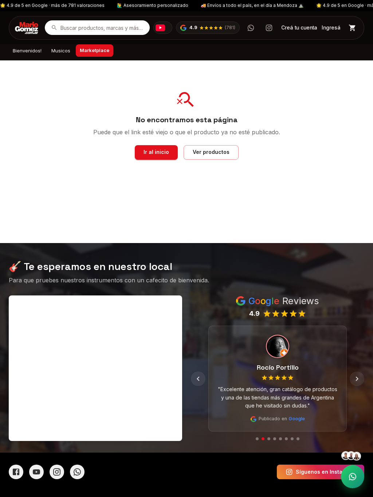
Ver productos (211, 152)
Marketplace (94, 50)
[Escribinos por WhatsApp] (250, 27)
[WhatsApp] (77, 472)
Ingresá (331, 28)
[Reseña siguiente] (357, 378)
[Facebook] (16, 472)
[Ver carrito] (352, 28)
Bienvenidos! (27, 50)
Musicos (60, 50)
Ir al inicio (156, 152)
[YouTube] (36, 472)
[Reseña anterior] (198, 378)
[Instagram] (57, 472)
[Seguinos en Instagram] (269, 27)
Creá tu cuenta (299, 28)
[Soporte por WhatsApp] (352, 476)
